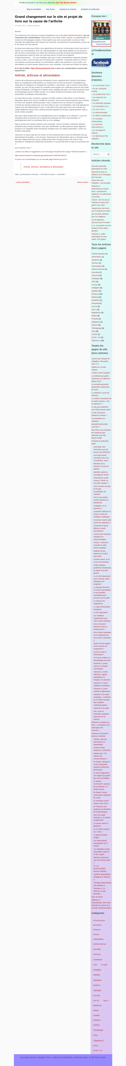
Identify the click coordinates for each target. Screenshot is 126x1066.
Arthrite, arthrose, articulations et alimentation (43, 167)
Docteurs (95, 294)
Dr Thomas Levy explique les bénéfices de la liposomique (102, 809)
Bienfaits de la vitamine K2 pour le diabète (101, 466)
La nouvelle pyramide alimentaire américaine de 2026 (100, 387)
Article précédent (22, 182)
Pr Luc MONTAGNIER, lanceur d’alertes (100, 868)
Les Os (94, 306)
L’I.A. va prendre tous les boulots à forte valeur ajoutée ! (101, 228)
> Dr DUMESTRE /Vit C (101, 94)
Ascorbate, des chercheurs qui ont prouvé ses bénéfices (102, 449)
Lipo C (94, 310)
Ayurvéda (95, 272)
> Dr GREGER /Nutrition (101, 103)
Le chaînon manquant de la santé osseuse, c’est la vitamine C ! (101, 401)
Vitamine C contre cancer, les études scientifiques (101, 666)
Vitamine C (96, 341)
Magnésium (96, 313)
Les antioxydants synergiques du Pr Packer (101, 843)
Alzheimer (95, 260)
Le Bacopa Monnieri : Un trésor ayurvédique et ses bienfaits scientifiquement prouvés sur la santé (102, 592)
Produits (95, 319)
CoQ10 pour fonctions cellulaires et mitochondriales (102, 536)
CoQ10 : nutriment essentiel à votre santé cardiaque (101, 545)
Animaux (95, 263)
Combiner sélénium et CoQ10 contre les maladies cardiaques (102, 514)
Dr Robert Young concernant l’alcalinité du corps (102, 795)
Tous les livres (97, 897)
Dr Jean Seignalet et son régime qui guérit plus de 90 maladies (102, 775)
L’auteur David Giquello (101, 373)
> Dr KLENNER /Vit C (100, 106)
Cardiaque (96, 279)
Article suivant (83, 182)
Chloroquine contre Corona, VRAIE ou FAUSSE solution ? (101, 480)
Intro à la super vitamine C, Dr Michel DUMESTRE (102, 817)
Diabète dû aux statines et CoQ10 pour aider (101, 553)
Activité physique (98, 254)
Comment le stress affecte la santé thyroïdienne (101, 528)
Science (95, 325)
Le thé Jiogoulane (100, 612)
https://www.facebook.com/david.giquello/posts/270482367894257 (41, 155)
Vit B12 (94, 334)
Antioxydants (97, 266)
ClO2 (94, 282)
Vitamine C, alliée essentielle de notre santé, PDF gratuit (99, 236)
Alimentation (96, 257)
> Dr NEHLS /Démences (101, 116)
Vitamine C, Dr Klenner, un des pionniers (100, 891)
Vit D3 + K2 (96, 337)
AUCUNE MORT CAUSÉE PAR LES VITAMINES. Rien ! (101, 458)
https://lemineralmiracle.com (42, 68)
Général (95, 297)
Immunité (95, 303)
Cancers (95, 275)
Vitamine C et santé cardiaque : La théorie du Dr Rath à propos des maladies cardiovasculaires (102, 699)
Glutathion (96, 300)
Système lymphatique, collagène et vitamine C (102, 877)
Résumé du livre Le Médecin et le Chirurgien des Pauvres (101, 174)
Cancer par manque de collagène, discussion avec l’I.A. (101, 361)
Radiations (96, 322)
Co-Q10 (95, 285)
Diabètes (95, 291)
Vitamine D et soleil (101, 708)
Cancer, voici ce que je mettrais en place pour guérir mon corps (100, 202)
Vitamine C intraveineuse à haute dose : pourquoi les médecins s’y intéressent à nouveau (101, 191)
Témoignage (96, 328)
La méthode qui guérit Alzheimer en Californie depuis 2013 (101, 378)
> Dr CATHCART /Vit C (101, 86)
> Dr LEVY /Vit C (98, 109)
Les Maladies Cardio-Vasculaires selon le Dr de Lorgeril (102, 851)
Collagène (96, 288)
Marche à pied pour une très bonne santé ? (102, 860)
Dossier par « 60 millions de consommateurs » (101, 756)
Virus (94, 331)
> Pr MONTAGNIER (99, 113)
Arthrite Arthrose (33, 26)
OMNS (94, 316)
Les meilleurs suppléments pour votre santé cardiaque (102, 618)
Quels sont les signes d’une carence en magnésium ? (102, 646)
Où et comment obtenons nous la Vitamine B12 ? (100, 626)
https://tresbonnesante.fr (73, 35)
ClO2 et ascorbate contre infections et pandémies (101, 500)
